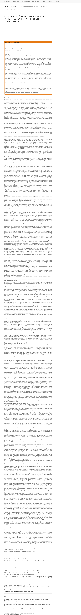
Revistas (43, 1)
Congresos (50, 1)
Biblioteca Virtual (35, 1)
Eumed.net (7, 1)
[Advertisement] (28, 32)
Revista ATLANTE (15, 1)
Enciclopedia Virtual (26, 1)
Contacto (57, 1)
